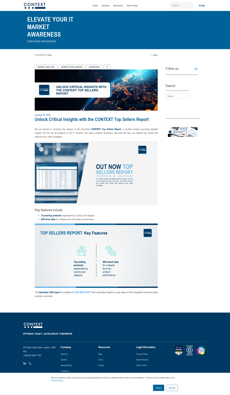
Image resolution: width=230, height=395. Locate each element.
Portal (202, 5)
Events (101, 365)
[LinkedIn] (25, 363)
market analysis (46, 67)
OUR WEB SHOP (82, 292)
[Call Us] (30, 363)
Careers (64, 359)
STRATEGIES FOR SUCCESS (41, 41)
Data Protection (142, 359)
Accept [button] (158, 387)
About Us (64, 354)
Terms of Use (141, 365)
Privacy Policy (57, 380)
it (107, 67)
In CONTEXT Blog (43, 54)
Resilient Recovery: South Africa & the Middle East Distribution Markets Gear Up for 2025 (182, 152)
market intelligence (71, 67)
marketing (94, 67)
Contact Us (65, 371)
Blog (100, 354)
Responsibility (66, 365)
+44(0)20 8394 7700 (32, 355)
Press (100, 359)
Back (155, 54)
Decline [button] (172, 387)
